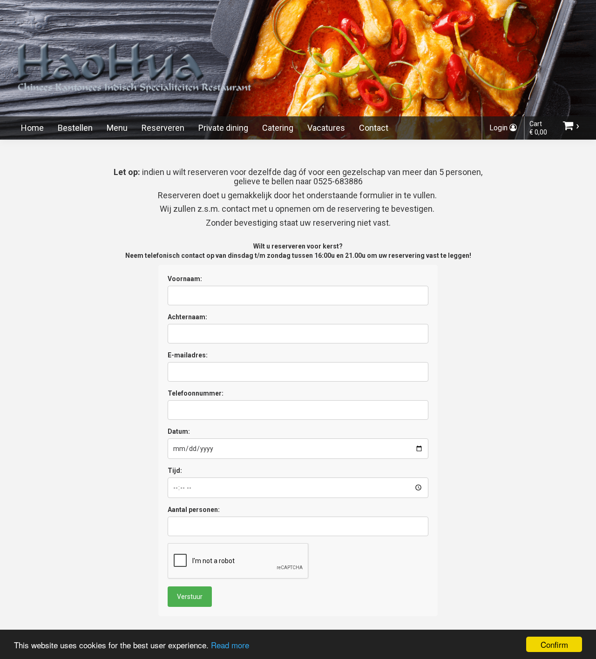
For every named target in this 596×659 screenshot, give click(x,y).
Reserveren (163, 128)
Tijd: (175, 470)
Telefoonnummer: (196, 393)
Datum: (179, 431)
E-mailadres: (188, 355)
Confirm (554, 644)
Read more (230, 645)
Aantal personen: (194, 509)
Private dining (223, 128)
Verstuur (190, 596)
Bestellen (75, 128)
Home (32, 128)
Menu (117, 128)
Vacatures (326, 128)
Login (499, 127)
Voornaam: (185, 278)
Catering (277, 128)
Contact (373, 128)
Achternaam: (187, 317)
